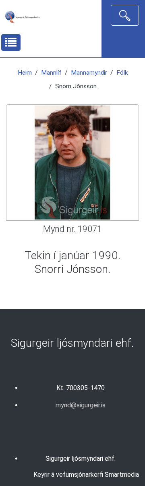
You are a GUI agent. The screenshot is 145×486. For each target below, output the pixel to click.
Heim (25, 72)
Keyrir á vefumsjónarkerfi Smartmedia (86, 474)
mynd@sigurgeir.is (81, 405)
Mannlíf (51, 72)
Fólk (122, 72)
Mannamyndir (89, 72)
